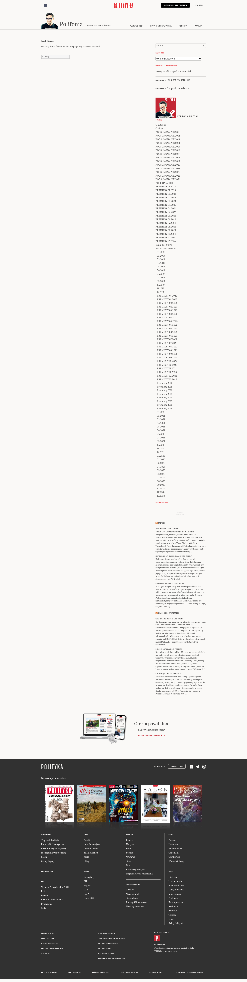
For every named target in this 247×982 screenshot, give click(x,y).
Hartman (173, 844)
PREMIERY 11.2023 (167, 372)
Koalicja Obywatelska (52, 899)
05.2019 (161, 266)
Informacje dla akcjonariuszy (111, 959)
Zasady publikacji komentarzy (111, 938)
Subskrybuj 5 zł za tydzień (150, 735)
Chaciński (174, 852)
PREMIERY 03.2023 (167, 313)
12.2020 (161, 495)
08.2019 (161, 277)
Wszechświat (132, 893)
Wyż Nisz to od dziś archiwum (169, 619)
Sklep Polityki (176, 923)
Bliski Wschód (91, 852)
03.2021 (161, 419)
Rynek (86, 872)
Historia (173, 877)
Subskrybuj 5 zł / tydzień (175, 5)
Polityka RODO (104, 949)
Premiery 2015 (164, 401)
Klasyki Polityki (176, 889)
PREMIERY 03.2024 (166, 201)
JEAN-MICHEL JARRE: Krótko (167, 529)
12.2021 (161, 452)
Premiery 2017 (164, 408)
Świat (86, 835)
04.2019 (161, 263)
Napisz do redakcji (49, 944)
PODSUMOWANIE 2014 (168, 142)
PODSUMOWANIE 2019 (168, 161)
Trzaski (161, 523)
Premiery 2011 (164, 386)
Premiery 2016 (164, 404)
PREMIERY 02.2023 (167, 306)
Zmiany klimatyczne (136, 902)
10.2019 (161, 284)
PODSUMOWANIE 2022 (168, 172)
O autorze (161, 124)
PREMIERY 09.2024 (166, 230)
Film (128, 848)
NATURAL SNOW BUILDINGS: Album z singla (174, 556)
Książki (130, 840)
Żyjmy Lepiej (47, 861)
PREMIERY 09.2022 (167, 353)
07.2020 (161, 477)
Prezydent (46, 903)
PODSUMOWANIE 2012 (168, 135)
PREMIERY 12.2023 (167, 379)
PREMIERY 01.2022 (167, 295)
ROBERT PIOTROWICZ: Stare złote (170, 583)
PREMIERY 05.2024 (166, 215)
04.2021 (161, 423)
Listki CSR (89, 898)
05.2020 (161, 470)
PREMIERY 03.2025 (166, 204)
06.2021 (161, 430)
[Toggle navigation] (45, 5)
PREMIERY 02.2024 (166, 193)
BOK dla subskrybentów (52, 949)
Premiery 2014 (165, 397)
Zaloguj (199, 5)
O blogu (160, 128)
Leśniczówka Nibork (100, 972)
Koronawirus (47, 872)
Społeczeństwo (176, 885)
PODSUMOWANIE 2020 (168, 164)
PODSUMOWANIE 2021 (168, 168)
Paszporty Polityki (135, 869)
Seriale (129, 852)
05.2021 (161, 426)
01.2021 (161, 412)
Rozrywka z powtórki (180, 71)
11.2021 (160, 448)
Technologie (132, 898)
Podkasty (173, 898)
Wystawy (130, 856)
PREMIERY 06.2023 (167, 335)
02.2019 (161, 255)
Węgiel (87, 885)
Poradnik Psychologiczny (53, 848)
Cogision (127, 972)
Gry (128, 865)
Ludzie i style (175, 881)
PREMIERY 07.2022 (167, 339)
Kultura (129, 835)
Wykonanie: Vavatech (156, 972)
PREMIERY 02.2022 (167, 303)
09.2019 (161, 281)
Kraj (43, 882)
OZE (86, 889)
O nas (171, 919)
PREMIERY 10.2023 (167, 364)
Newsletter (159, 766)
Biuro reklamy (47, 938)
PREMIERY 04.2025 (166, 212)
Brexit (87, 840)
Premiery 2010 (165, 383)
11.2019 (160, 288)
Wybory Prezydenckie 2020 (55, 887)
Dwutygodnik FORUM (49, 972)
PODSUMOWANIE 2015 (168, 146)
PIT (85, 881)
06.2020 (161, 474)
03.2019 (161, 259)
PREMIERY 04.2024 (166, 208)
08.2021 (161, 437)
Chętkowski (174, 856)
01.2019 (161, 252)
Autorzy (173, 910)
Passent (172, 840)
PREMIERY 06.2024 (166, 219)
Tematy (172, 914)
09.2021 (161, 441)
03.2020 (161, 463)
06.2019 (161, 270)
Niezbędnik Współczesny (53, 852)
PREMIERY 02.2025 (166, 197)
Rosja (86, 856)
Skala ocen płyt (164, 244)
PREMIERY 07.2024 (166, 222)
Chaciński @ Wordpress (168, 613)
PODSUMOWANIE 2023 (168, 175)
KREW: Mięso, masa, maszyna (168, 674)
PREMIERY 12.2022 (167, 375)
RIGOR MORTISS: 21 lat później (169, 649)
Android (161, 945)
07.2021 (161, 433)
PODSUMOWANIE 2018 (168, 157)
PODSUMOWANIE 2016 (168, 150)
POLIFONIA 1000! (165, 183)
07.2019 (161, 273)
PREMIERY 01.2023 (167, 299)
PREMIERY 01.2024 (166, 186)
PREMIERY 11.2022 (167, 368)
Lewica (44, 895)
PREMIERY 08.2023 (167, 350)
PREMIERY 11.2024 (165, 237)
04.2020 (161, 466)
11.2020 (161, 492)
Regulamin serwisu (106, 934)
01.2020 (161, 455)
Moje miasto (175, 893)
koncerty (183, 26)
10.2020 (161, 488)
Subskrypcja (177, 766)
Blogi (171, 835)
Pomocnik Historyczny (52, 844)
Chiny (86, 861)
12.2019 (161, 292)
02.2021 (161, 415)
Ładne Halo (134, 972)
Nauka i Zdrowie (133, 884)
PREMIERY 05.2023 (167, 328)
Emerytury (89, 877)
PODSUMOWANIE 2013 (168, 139)
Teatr (128, 861)
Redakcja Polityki (49, 934)
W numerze (46, 835)
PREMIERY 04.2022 (167, 317)
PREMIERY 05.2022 (167, 324)
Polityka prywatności (108, 944)
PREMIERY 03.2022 (167, 310)
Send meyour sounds (180, 513)
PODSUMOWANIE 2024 (168, 179)
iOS (155, 945)
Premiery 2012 (164, 390)
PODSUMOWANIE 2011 (168, 132)
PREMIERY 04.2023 (167, 321)
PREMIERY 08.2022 (167, 346)
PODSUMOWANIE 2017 (168, 153)
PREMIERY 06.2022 (167, 332)
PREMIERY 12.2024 (166, 241)
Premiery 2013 (164, 394)
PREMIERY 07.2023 (167, 343)
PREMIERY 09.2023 (167, 357)
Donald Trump (91, 848)
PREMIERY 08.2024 (166, 226)
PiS (43, 891)
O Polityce (45, 954)
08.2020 (161, 481)
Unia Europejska (92, 844)
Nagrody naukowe (135, 906)
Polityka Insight (74, 972)
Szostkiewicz (175, 848)
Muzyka (130, 844)
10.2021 (161, 444)
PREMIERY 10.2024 (166, 233)
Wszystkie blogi (176, 861)
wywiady (199, 26)
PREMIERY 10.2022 (167, 361)
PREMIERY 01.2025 (166, 190)
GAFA (86, 893)
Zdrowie (130, 889)
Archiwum (174, 906)
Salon (44, 856)
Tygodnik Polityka (50, 840)
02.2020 (161, 459)
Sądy (43, 908)
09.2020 (161, 484)
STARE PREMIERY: (166, 248)
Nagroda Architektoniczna (139, 873)
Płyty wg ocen (136, 26)
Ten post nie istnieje (178, 79)
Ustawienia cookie (106, 954)
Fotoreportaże (176, 902)
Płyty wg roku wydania (161, 26)
